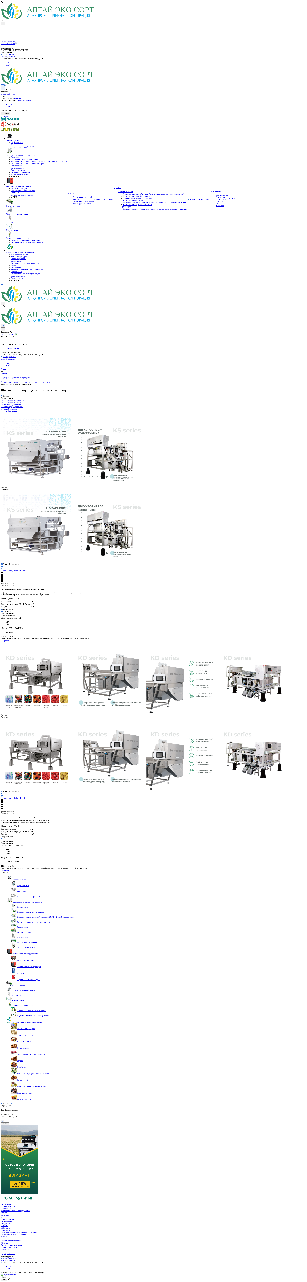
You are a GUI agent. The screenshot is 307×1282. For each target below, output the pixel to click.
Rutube (8, 63)
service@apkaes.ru (8, 57)
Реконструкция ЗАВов (10, 1247)
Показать (5, 1124)
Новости (4, 1226)
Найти (4, 1280)
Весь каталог (6, 1204)
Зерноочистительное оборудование (15, 1211)
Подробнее (5, 641)
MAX (8, 65)
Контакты (5, 1249)
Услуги (4, 1236)
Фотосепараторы (8, 1206)
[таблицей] (6, 413)
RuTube (9, 104)
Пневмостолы (6, 1208)
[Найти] (3, 23)
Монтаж (4, 1243)
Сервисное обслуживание (11, 1245)
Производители (7, 1219)
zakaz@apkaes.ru (9, 54)
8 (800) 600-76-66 (8, 41)
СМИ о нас (5, 1228)
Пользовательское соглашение (13, 1234)
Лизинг (4, 1213)
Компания (5, 1215)
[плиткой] (2, 413)
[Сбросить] (2, 1121)
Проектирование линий (11, 1241)
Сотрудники (6, 1224)
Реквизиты (5, 1230)
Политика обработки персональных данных (19, 1232)
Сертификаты (6, 1221)
